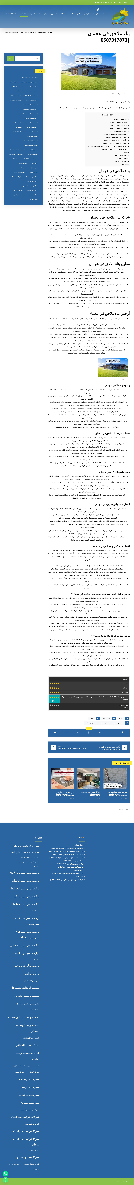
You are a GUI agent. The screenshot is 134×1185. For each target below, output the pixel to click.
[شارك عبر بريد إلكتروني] (55, 733)
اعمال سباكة (13, 82)
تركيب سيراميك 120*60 (31, 95)
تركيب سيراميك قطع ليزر (31, 118)
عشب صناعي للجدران (18, 195)
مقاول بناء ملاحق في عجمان (119, 125)
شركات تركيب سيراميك (31, 177)
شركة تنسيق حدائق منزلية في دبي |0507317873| (66, 879)
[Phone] (5, 1173)
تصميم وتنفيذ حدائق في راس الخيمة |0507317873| (66, 857)
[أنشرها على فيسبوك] (122, 733)
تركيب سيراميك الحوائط (31, 100)
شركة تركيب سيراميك (32, 181)
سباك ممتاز (34, 163)
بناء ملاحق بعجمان (118, 723)
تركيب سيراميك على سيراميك (30, 109)
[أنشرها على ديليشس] (78, 733)
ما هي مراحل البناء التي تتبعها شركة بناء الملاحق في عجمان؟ (108, 146)
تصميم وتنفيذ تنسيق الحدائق (30, 140)
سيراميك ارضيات (23, 163)
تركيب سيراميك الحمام (15, 95)
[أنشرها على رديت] (89, 733)
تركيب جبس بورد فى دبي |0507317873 (70, 864)
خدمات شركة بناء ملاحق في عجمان (116, 134)
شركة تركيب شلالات (32, 190)
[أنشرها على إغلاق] (111, 733)
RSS (80, 838)
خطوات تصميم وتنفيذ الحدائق (30, 159)
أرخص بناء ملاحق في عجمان (119, 128)
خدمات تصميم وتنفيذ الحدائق (16, 154)
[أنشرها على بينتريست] (100, 733)
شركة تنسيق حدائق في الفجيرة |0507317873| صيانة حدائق (67, 874)
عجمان (95, 198)
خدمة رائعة (123, 158)
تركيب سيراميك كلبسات (31, 122)
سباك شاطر (16, 159)
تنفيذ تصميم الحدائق (32, 154)
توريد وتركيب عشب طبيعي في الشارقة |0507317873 (70, 868)
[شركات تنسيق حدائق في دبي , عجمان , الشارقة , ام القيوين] (121, 16)
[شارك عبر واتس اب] (66, 733)
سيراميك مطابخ (33, 172)
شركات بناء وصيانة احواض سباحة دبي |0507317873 (66, 851)
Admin (121, 718)
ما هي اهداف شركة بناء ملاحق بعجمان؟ (115, 149)
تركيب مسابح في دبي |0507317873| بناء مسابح (67, 848)
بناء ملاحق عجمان (105, 723)
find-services (78, 845)
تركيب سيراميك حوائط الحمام (30, 104)
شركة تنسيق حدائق (18, 190)
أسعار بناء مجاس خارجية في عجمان (116, 140)
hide (110, 115)
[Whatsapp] (5, 1180)
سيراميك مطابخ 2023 (19, 172)
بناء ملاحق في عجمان (121, 119)
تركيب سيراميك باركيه (15, 100)
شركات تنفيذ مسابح (16, 177)
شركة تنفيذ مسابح (33, 195)
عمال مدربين (122, 161)
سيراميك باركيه (33, 168)
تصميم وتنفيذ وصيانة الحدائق (30, 150)
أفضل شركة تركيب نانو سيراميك (29, 77)
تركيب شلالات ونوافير (32, 127)
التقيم (126, 152)
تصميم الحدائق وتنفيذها (18, 131)
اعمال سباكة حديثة (32, 91)
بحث (10, 58)
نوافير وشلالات (33, 199)
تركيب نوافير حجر (33, 131)
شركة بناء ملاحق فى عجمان (119, 122)
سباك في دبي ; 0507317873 (73, 861)
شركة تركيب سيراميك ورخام (30, 186)
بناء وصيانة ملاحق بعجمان (119, 131)
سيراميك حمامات (21, 168)
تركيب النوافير (20, 91)
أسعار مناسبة (122, 155)
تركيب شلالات (17, 122)
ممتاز (125, 164)
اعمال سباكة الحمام (32, 86)
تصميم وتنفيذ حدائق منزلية (31, 145)
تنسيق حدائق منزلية (14, 150)
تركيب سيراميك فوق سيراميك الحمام (28, 113)
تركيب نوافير (19, 127)
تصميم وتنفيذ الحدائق (32, 136)
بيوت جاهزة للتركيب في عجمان (117, 137)
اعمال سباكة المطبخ (18, 86)
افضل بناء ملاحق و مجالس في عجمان (116, 143)
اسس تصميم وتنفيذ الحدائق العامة (29, 82)
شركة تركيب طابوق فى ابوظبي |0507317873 (68, 854)
